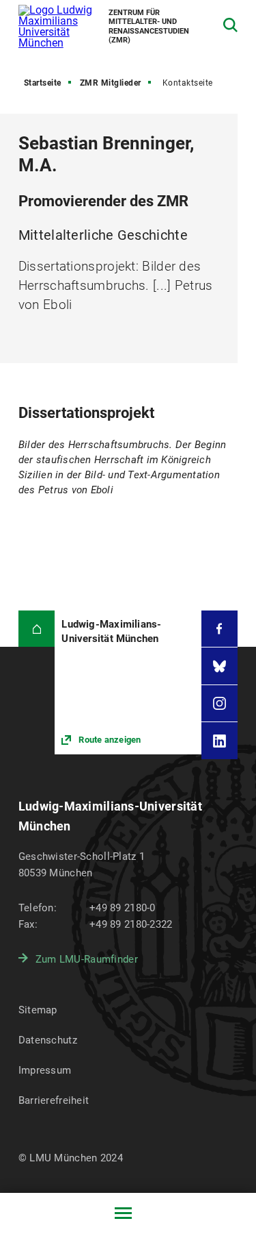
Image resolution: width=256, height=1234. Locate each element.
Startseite (42, 83)
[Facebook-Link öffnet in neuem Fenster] (219, 628)
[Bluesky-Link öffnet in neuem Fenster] (219, 665)
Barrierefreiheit (53, 1100)
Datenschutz (47, 1040)
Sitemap (37, 1010)
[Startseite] (36, 628)
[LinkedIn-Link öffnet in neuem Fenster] (219, 740)
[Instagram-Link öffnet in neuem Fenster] (219, 703)
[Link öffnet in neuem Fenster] (128, 682)
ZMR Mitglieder (110, 83)
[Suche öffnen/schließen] (230, 25)
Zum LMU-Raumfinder (86, 959)
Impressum (45, 1070)
